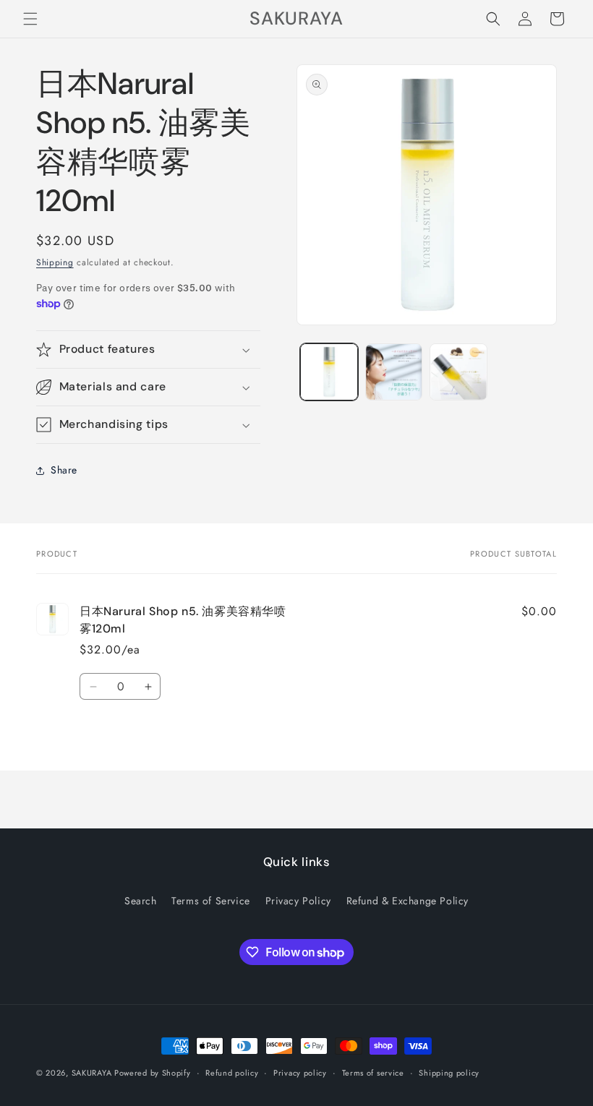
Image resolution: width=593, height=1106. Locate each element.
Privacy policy (300, 1073)
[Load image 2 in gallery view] (394, 372)
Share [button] (64, 470)
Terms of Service (210, 900)
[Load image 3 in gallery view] (458, 372)
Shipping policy (449, 1073)
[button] (30, 19)
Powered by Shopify (152, 1073)
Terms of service (373, 1073)
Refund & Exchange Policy (407, 900)
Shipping (55, 262)
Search (140, 900)
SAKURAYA (93, 1073)
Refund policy (231, 1073)
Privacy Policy (298, 900)
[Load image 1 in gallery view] (329, 372)
